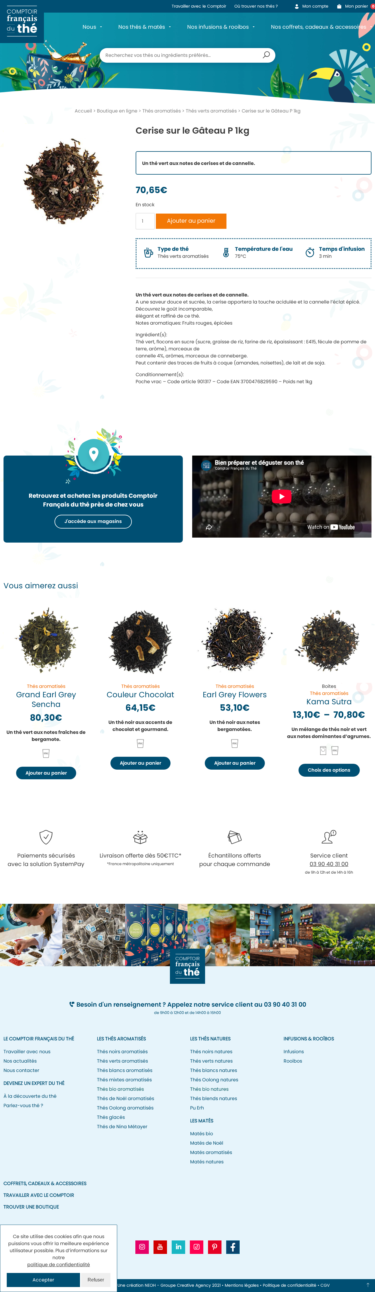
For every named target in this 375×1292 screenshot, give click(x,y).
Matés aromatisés (211, 1152)
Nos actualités (20, 1061)
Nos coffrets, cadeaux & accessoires (318, 26)
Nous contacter (21, 1070)
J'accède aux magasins (93, 521)
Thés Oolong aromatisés (125, 1107)
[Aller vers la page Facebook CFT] (233, 1247)
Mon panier (358, 6)
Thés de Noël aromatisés (125, 1098)
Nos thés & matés (141, 26)
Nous (89, 26)
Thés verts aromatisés (211, 111)
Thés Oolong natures (214, 1079)
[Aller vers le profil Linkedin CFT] (178, 1247)
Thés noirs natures (211, 1051)
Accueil (83, 111)
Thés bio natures (209, 1089)
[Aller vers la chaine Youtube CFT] (160, 1247)
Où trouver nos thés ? (256, 6)
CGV (325, 1285)
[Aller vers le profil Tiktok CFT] (196, 1247)
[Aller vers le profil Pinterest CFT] (214, 1247)
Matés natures (207, 1161)
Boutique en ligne (117, 111)
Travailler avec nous (27, 1051)
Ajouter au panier (191, 221)
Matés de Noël (206, 1143)
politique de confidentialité (58, 1264)
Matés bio (201, 1133)
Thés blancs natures (213, 1070)
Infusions (294, 1051)
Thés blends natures (213, 1098)
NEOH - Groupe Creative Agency (178, 1285)
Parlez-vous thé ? (23, 1105)
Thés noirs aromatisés (122, 1051)
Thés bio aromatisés (120, 1089)
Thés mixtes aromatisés (124, 1079)
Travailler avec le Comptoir (199, 6)
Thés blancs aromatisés (124, 1070)
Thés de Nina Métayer (122, 1126)
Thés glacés (111, 1117)
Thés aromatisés (161, 111)
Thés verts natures (211, 1061)
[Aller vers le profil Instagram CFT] (142, 1247)
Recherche (266, 55)
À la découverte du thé (30, 1096)
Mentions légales (242, 1285)
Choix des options (329, 770)
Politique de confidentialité (289, 1285)
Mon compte (315, 6)
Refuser (96, 1279)
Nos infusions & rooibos (218, 26)
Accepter (43, 1279)
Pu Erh (197, 1107)
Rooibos (293, 1061)
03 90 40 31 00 (329, 864)
